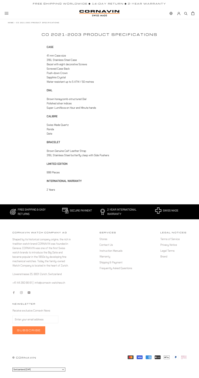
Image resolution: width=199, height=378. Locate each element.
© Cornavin (24, 357)
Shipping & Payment (111, 262)
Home (11, 23)
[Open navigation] (6, 13)
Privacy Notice (168, 245)
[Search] (185, 13)
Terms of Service (170, 239)
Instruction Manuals (111, 250)
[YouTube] (29, 292)
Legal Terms (167, 250)
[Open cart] (192, 13)
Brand (163, 256)
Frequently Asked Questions (116, 268)
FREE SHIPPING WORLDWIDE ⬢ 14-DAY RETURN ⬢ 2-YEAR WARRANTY (99, 3)
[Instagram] (21, 292)
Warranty (105, 256)
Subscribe (29, 330)
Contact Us (106, 245)
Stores (103, 239)
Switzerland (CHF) (22, 369)
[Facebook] (13, 292)
